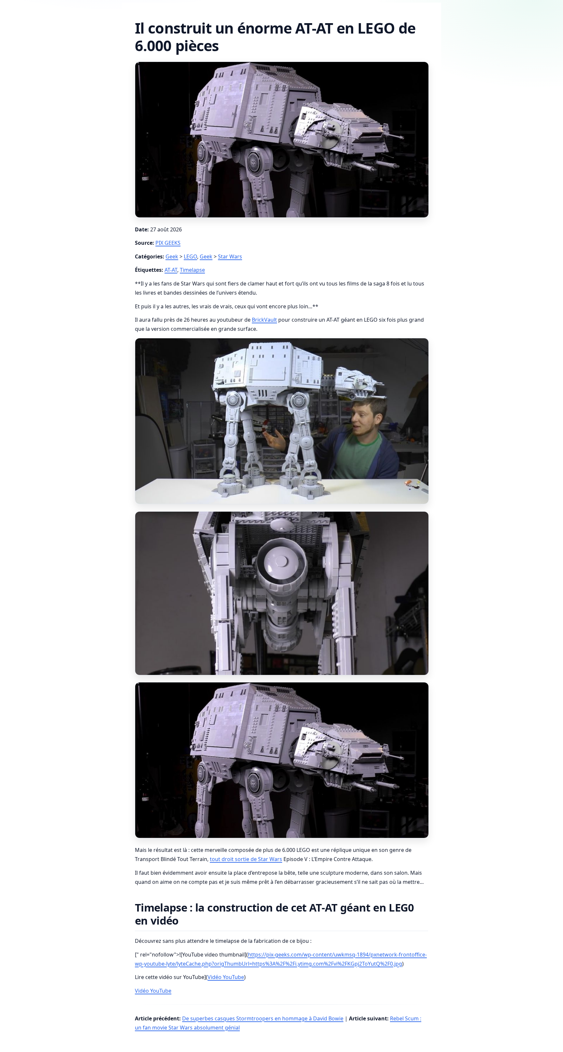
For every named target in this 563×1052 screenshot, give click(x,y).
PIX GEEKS (167, 242)
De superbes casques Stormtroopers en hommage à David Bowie (262, 1018)
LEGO (190, 256)
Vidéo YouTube (226, 977)
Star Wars (230, 256)
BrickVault (264, 319)
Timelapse (192, 269)
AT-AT (171, 269)
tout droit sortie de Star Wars (246, 859)
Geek (172, 256)
